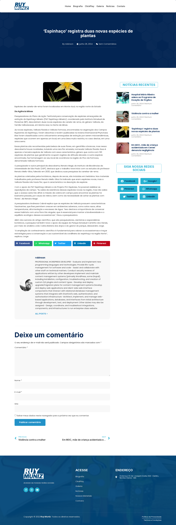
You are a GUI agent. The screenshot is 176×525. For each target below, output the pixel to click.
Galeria (100, 6)
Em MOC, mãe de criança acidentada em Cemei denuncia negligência (144, 147)
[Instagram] (31, 490)
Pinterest (129, 188)
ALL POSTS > (41, 313)
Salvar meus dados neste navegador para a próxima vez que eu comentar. (53, 415)
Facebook (129, 181)
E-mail (18, 392)
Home (68, 6)
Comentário (21, 347)
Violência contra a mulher (145, 113)
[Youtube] (37, 490)
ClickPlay (89, 6)
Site (16, 403)
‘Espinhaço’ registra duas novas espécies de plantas (145, 130)
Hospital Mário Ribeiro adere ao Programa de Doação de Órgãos (143, 97)
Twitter (130, 196)
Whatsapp (151, 188)
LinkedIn (150, 196)
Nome (18, 380)
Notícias (110, 6)
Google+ (152, 181)
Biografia (78, 6)
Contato (121, 6)
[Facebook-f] (26, 490)
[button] (24, 243)
